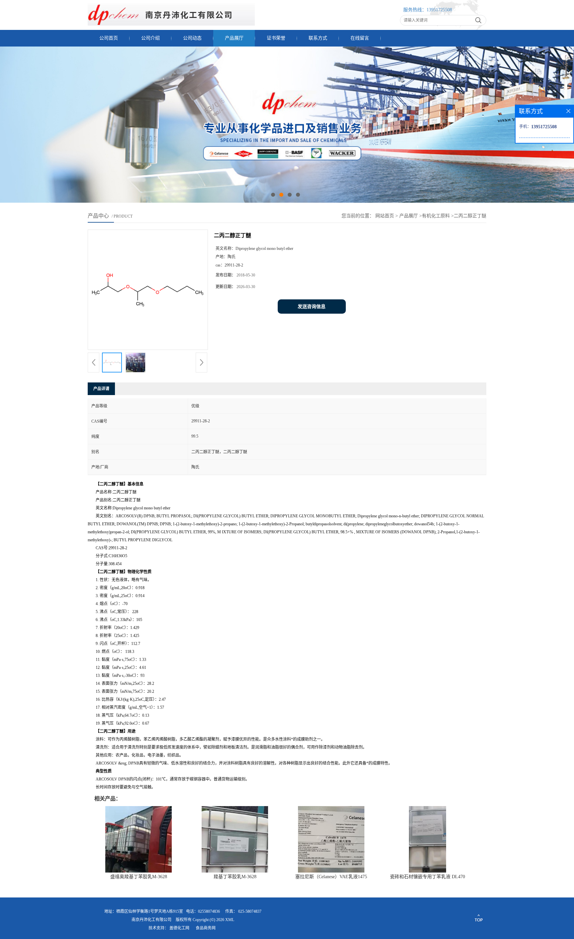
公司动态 (192, 38)
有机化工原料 (436, 215)
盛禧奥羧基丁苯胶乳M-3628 (138, 876)
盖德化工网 (179, 928)
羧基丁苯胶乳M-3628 (235, 876)
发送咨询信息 (312, 306)
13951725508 (439, 9)
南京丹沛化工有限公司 (151, 919)
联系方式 (318, 38)
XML (229, 919)
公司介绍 (150, 38)
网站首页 (384, 215)
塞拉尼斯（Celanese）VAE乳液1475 (331, 876)
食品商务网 (206, 928)
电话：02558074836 (203, 911)
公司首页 (108, 38)
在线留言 (359, 38)
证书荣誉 (276, 38)
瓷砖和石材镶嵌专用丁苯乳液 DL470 (427, 876)
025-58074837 (249, 911)
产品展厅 (234, 38)
